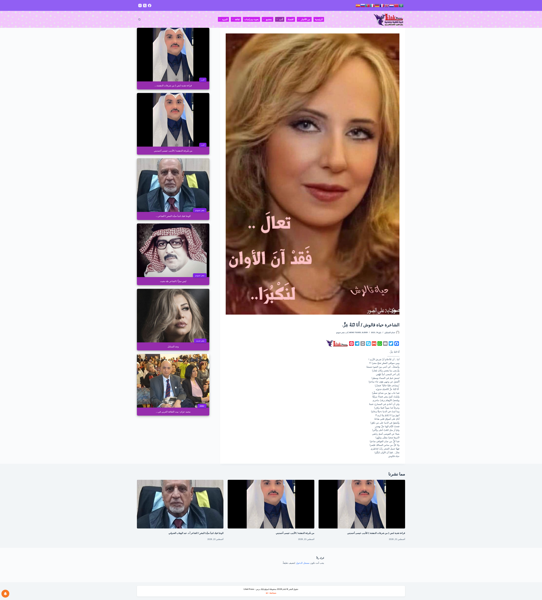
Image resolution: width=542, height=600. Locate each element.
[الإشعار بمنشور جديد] (5, 594)
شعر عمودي (340, 332)
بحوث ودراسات (251, 19)
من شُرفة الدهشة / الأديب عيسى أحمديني (295, 533)
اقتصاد (291, 19)
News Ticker (355, 332)
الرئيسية (319, 19)
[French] (382, 5)
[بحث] (139, 19)
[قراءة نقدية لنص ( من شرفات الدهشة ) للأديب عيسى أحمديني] (362, 504)
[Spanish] (358, 5)
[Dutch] (391, 5)
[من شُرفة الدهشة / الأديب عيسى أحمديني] (271, 504)
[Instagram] (140, 5)
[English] (386, 5)
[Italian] (372, 5)
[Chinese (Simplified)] (396, 5)
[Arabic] (401, 5)
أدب (281, 19)
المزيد (225, 19)
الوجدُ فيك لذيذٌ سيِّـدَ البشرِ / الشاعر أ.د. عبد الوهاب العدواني (196, 533)
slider (365, 332)
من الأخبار (305, 19)
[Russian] (362, 5)
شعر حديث (200, 341)
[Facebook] (149, 5)
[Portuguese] (367, 5)
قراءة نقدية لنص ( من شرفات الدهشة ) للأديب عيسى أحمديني (376, 533)
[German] (377, 5)
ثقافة (237, 19)
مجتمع (269, 19)
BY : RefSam (271, 593)
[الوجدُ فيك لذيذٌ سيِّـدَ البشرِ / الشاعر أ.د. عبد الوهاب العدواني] (180, 504)
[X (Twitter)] (145, 5)
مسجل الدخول (303, 562)
